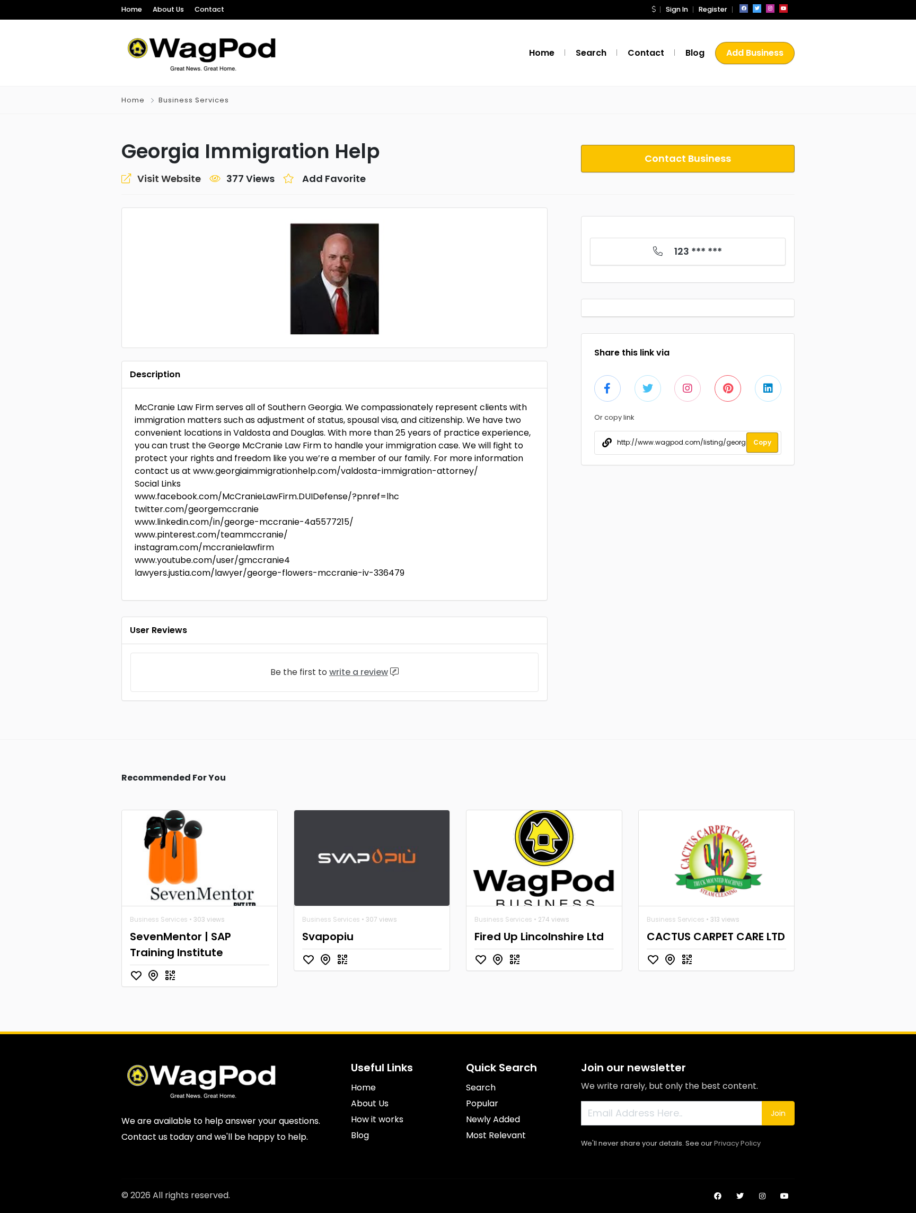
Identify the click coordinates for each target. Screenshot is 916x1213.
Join (778, 1113)
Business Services (193, 100)
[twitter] (757, 8)
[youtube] (783, 8)
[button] (653, 9)
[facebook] (743, 8)
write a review (358, 672)
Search (591, 53)
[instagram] (770, 8)
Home (131, 9)
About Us (168, 9)
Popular (482, 1103)
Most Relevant (496, 1135)
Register (713, 9)
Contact (209, 9)
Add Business (754, 53)
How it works (377, 1119)
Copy (762, 442)
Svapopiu (328, 936)
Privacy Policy (737, 1143)
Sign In (677, 9)
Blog (694, 53)
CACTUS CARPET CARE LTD (716, 936)
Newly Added (493, 1119)
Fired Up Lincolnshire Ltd (539, 936)
